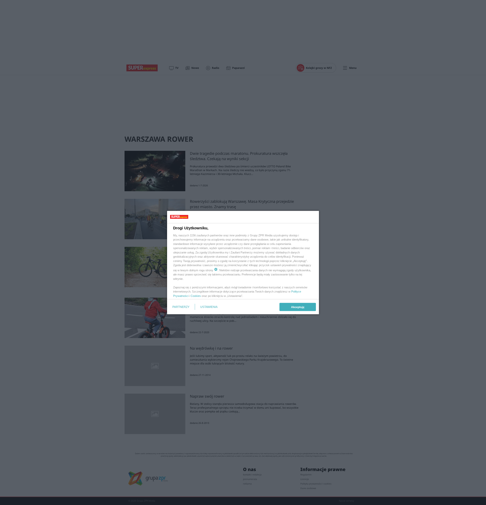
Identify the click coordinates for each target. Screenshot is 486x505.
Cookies (196, 295)
